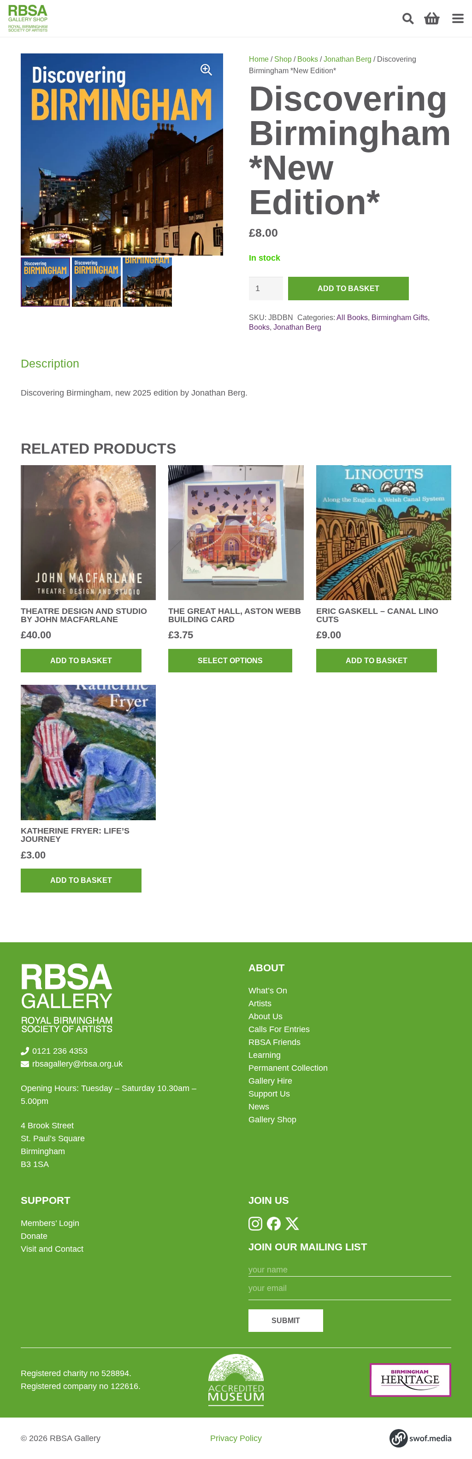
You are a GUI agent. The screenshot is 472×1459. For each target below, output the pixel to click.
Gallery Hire (270, 1080)
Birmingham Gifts (400, 317)
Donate (34, 1236)
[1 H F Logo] (410, 1380)
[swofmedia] (420, 1438)
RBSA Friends (274, 1042)
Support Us (269, 1093)
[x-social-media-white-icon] (292, 1224)
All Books (352, 317)
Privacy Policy (236, 1438)
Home (259, 59)
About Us (265, 1016)
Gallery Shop (272, 1119)
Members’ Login (50, 1223)
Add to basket (348, 288)
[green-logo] (27, 18)
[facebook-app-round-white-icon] (274, 1224)
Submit (285, 1321)
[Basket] (432, 18)
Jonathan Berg (348, 59)
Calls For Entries (279, 1029)
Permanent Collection (288, 1068)
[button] (408, 18)
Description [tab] (50, 363)
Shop (283, 59)
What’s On (267, 990)
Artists (259, 1003)
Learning (264, 1055)
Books (307, 59)
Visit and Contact (52, 1249)
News (258, 1106)
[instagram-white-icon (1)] (255, 1224)
